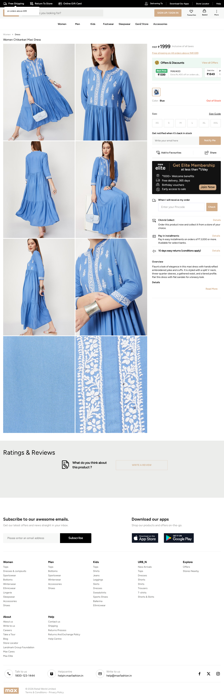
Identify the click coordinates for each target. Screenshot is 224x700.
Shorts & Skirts (146, 596)
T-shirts (142, 592)
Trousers (143, 588)
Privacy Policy (56, 692)
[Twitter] (209, 674)
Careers (7, 630)
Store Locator (10, 643)
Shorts (141, 579)
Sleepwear (9, 596)
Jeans (96, 575)
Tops (5, 566)
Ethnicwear (9, 588)
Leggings (98, 579)
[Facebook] (199, 674)
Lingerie (7, 592)
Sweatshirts (99, 592)
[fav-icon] (191, 12)
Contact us (54, 621)
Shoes (6, 605)
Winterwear (9, 584)
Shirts (96, 571)
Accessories (10, 601)
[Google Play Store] (179, 538)
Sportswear (9, 575)
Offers (186, 566)
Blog (5, 638)
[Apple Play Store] (145, 538)
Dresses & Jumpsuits (14, 571)
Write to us (9, 625)
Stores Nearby (191, 571)
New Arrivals (145, 566)
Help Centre (55, 638)
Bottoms (8, 579)
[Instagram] (218, 674)
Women (7, 34)
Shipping (53, 625)
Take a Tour (9, 634)
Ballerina (97, 601)
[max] (12, 690)
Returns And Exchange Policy (64, 634)
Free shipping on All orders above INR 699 (175, 53)
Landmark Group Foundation (18, 647)
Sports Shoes (100, 596)
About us (8, 621)
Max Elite (8, 655)
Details (212, 188)
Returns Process (57, 630)
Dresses (97, 588)
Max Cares (9, 651)
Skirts (96, 584)
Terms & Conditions (36, 692)
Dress (17, 34)
